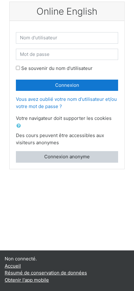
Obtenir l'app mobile (27, 280)
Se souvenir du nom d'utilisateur (57, 68)
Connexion (67, 85)
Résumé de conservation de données (46, 273)
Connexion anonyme (67, 157)
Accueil (13, 266)
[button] (20, 126)
